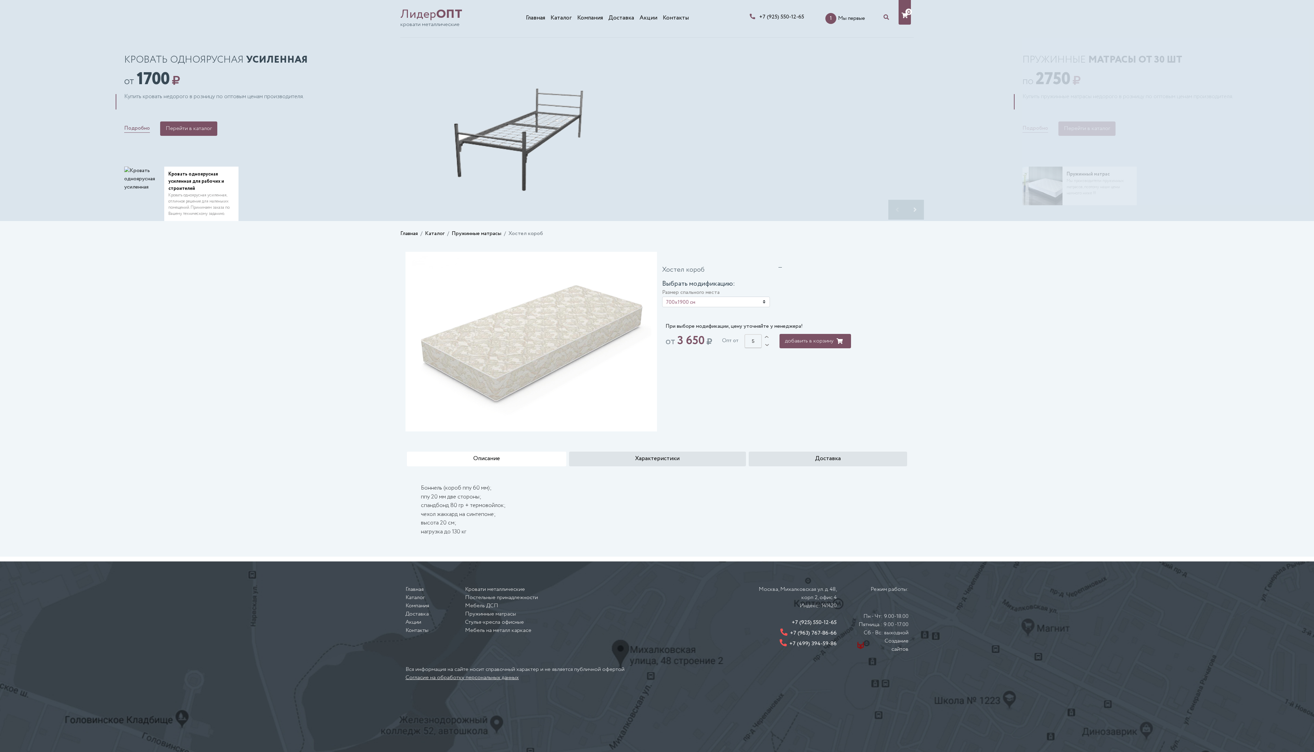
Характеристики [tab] (657, 458)
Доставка (621, 18)
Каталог (561, 18)
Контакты (676, 18)
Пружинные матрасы (476, 233)
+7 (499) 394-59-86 (813, 644)
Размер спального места (691, 292)
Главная (535, 18)
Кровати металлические (495, 589)
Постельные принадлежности (501, 597)
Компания (590, 18)
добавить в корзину (809, 341)
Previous (897, 210)
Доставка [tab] (828, 458)
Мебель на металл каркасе (498, 630)
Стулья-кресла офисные (494, 622)
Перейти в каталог (189, 128)
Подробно (137, 128)
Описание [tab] (486, 458)
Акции (648, 18)
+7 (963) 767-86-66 (813, 633)
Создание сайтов (897, 645)
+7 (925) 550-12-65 (781, 17)
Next (915, 210)
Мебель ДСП (481, 606)
